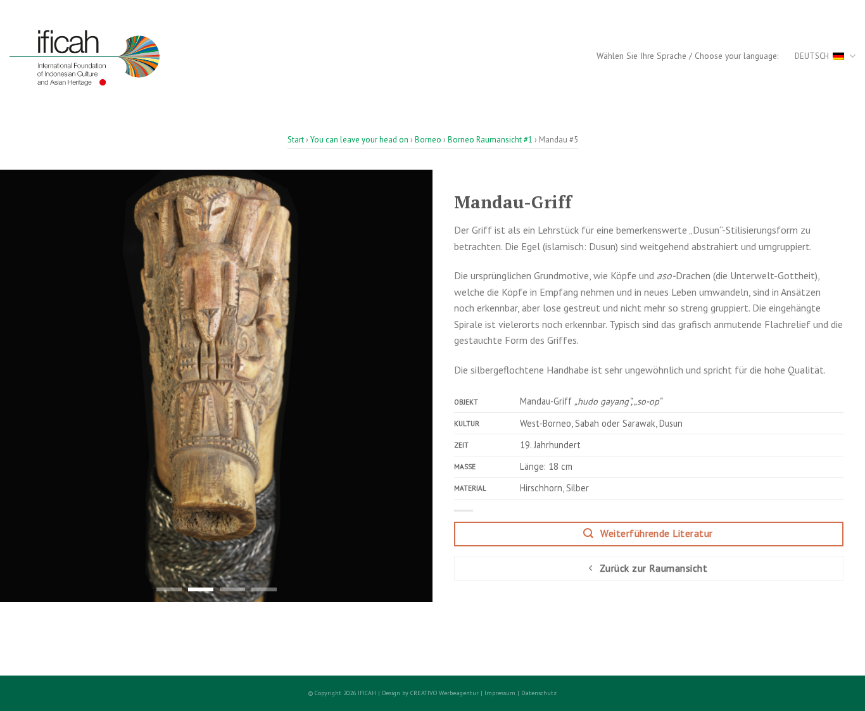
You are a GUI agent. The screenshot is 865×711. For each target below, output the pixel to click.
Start (295, 139)
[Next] (407, 386)
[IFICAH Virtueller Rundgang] (94, 57)
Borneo (428, 139)
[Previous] (24, 386)
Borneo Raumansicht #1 (490, 139)
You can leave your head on (359, 139)
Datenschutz (539, 693)
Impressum (499, 693)
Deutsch (812, 56)
